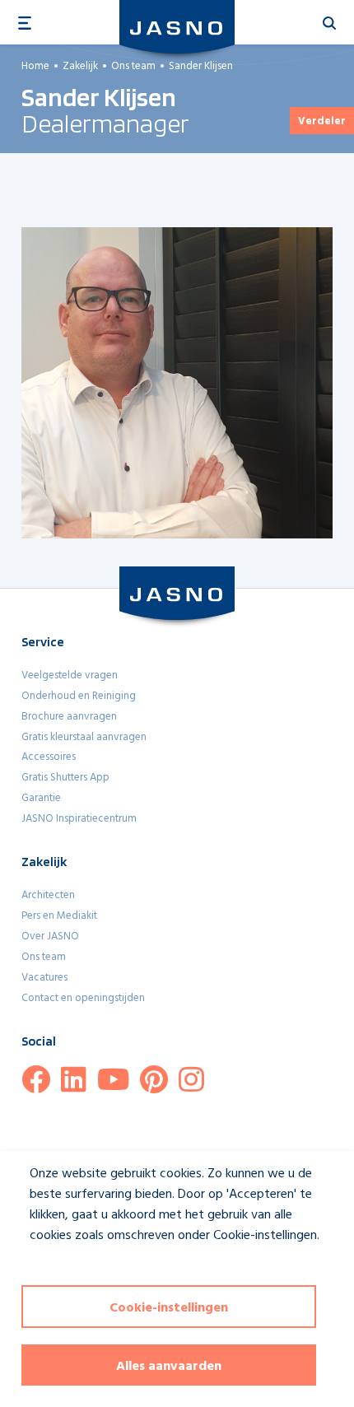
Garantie (41, 798)
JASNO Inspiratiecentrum (79, 818)
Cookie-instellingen (168, 1308)
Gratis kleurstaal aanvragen (84, 737)
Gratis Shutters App (65, 777)
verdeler (322, 121)
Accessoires (48, 757)
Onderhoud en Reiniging (78, 696)
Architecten (48, 895)
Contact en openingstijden (83, 998)
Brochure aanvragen (69, 716)
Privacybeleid (54, 1265)
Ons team (43, 957)
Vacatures (44, 977)
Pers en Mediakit (59, 916)
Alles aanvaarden (168, 1366)
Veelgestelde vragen (69, 675)
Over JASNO (50, 936)
